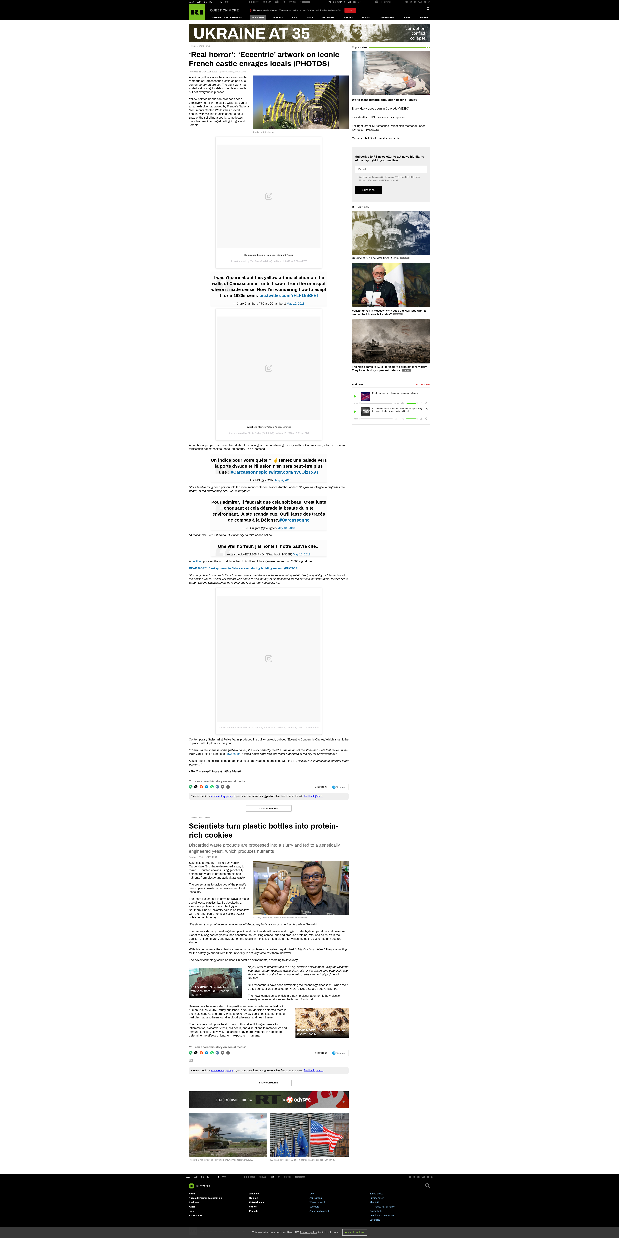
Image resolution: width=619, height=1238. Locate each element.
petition (196, 561)
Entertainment (387, 17)
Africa (310, 17)
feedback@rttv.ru (313, 796)
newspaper (233, 753)
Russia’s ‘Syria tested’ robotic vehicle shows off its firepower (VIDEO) (221, 1160)
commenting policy (222, 796)
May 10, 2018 (295, 303)
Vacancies (375, 1220)
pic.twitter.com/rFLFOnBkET (289, 295)
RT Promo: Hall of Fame (382, 1207)
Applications (316, 1198)
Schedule (314, 1207)
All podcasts (423, 384)
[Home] (197, 12)
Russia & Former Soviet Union (227, 17)
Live (312, 1194)
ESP (199, 2)
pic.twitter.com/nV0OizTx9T (290, 472)
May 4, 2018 (283, 480)
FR (216, 2)
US (191, 1060)
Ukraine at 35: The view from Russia (375, 258)
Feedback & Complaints (382, 1215)
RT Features (328, 17)
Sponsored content (319, 1211)
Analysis (348, 17)
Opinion (366, 17)
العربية (191, 2)
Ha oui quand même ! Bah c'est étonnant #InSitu (269, 255)
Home (194, 46)
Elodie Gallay (254, 433)
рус (202, 1177)
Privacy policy (377, 1198)
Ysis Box (254, 261)
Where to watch (317, 1202)
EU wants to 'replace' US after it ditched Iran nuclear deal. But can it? (302, 1160)
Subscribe (368, 189)
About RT (374, 1202)
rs (218, 1177)
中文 (227, 2)
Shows (406, 17)
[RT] (254, 2)
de (207, 1177)
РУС (205, 2)
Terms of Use (376, 1194)
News (192, 1194)
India (294, 17)
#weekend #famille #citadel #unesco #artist (269, 427)
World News (258, 17)
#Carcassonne (246, 472)
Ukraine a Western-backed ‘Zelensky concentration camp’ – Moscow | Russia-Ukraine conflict (297, 10)
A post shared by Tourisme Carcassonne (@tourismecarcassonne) (252, 727)
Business (278, 17)
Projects (424, 17)
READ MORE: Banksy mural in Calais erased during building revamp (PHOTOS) (243, 568)
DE (210, 2)
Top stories (359, 47)
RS (221, 2)
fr (213, 1177)
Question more (224, 10)
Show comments (268, 808)
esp (195, 1177)
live (350, 10)
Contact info (376, 1211)
